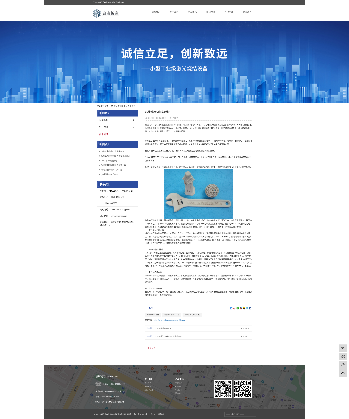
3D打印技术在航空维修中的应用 (168, 336)
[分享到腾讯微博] (247, 308)
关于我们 (149, 379)
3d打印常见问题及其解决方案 (113, 165)
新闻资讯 (121, 106)
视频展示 (178, 393)
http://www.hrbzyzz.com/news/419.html (169, 320)
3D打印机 (178, 383)
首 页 (113, 106)
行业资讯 (103, 127)
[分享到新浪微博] (234, 308)
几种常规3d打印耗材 (109, 174)
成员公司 (235, 414)
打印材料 (178, 387)
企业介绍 (148, 383)
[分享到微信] (238, 308)
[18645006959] (343, 348)
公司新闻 (103, 120)
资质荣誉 (148, 387)
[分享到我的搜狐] (244, 308)
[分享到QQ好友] (241, 308)
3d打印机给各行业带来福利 (112, 151)
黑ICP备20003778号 (141, 414)
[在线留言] (343, 365)
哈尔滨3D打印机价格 (192, 315)
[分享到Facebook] (250, 308)
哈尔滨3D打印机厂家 (171, 315)
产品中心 (179, 379)
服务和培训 (149, 390)
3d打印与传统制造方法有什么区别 (115, 156)
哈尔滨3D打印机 (153, 315)
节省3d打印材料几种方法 (111, 170)
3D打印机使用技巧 (109, 161)
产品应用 (178, 390)
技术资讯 (131, 106)
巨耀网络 (160, 414)
